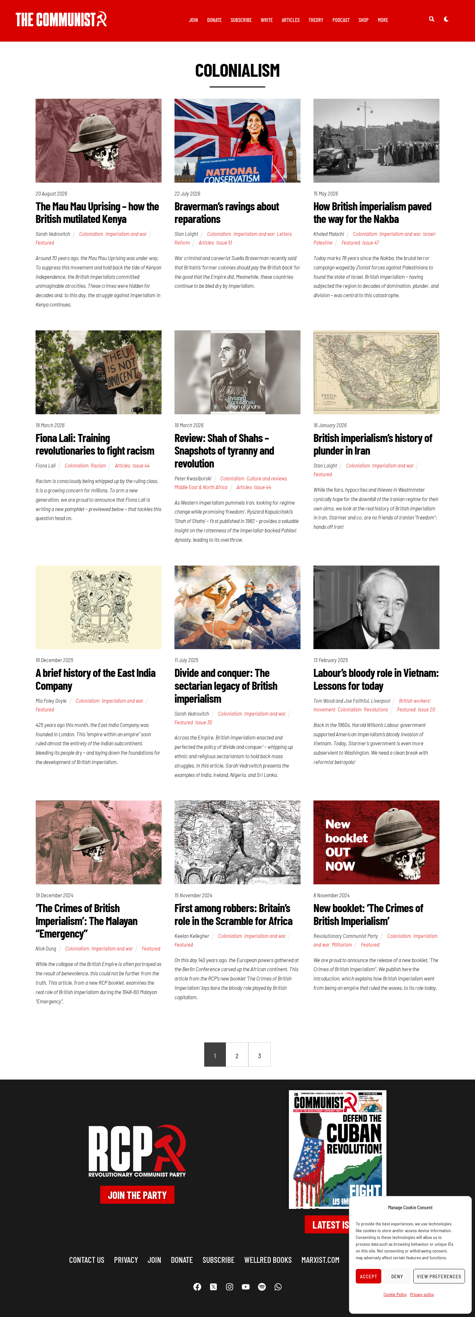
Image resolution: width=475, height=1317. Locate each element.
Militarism (342, 944)
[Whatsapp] (278, 1287)
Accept (368, 1276)
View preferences (439, 1276)
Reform (182, 242)
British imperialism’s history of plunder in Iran (372, 443)
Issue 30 (203, 722)
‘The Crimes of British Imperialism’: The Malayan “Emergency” (86, 920)
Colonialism (91, 233)
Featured (45, 242)
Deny (397, 1276)
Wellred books (268, 1259)
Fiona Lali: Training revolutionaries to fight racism (95, 443)
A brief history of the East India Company (95, 678)
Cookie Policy (395, 1294)
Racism (98, 465)
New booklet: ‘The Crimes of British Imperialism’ (368, 913)
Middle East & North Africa (200, 487)
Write (267, 19)
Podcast (341, 19)
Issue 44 (141, 465)
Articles (291, 19)
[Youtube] (246, 1287)
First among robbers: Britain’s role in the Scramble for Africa (233, 913)
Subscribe (241, 19)
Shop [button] (364, 19)
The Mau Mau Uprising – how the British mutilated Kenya (97, 212)
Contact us (86, 1259)
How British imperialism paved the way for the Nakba (372, 212)
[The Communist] (61, 22)
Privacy (126, 1259)
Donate (214, 19)
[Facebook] (197, 1287)
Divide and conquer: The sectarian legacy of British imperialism (225, 685)
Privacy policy (422, 1294)
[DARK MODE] (446, 19)
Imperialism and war (126, 233)
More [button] (383, 19)
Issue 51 (224, 242)
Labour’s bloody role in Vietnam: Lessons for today (376, 678)
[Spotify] (262, 1287)
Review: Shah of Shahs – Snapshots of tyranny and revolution (224, 450)
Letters (284, 233)
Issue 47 (370, 242)
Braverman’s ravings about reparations (226, 212)
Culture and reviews (267, 478)
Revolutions (376, 709)
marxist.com (320, 1259)
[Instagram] (229, 1287)
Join (193, 19)
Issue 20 (426, 709)
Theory (316, 19)
